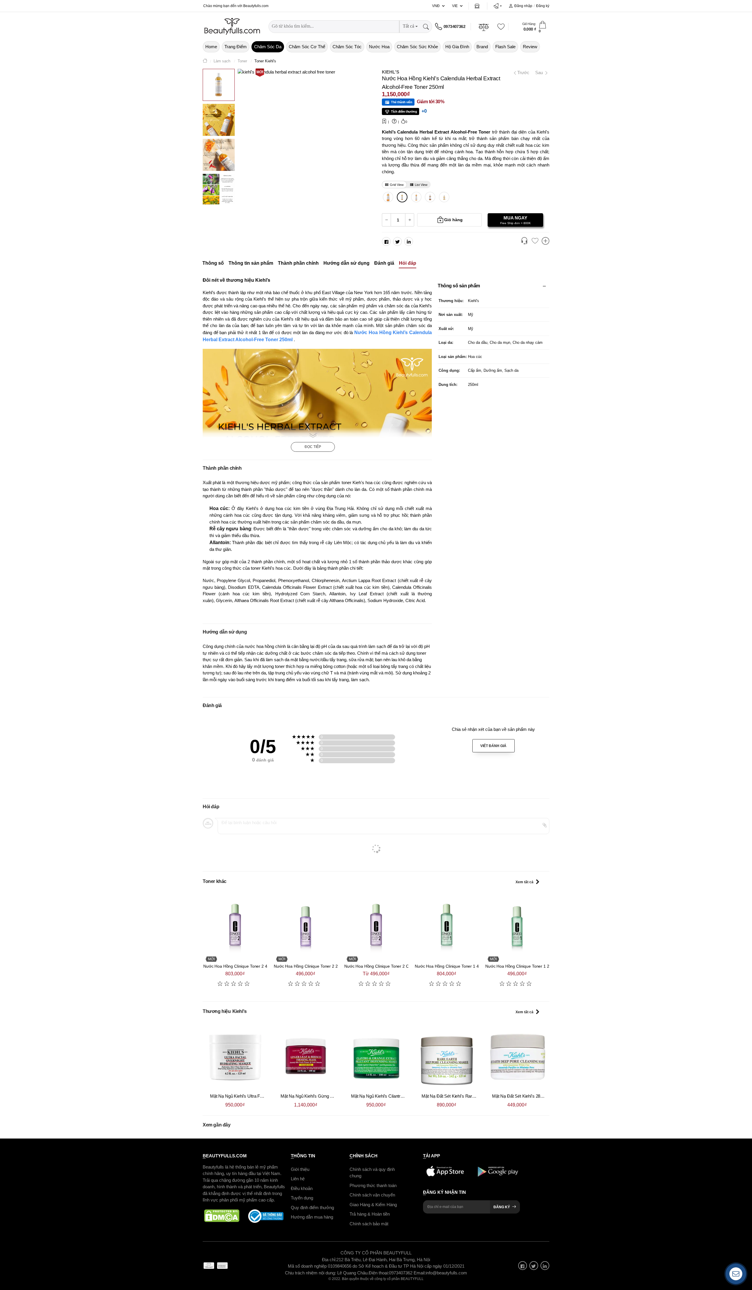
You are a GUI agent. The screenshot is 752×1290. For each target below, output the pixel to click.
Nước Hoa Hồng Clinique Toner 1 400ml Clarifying (460, 966)
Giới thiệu (300, 1168)
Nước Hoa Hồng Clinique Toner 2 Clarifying (383, 966)
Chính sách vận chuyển (372, 1194)
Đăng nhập (523, 6)
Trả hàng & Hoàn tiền (370, 1213)
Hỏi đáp (407, 263)
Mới (259, 72)
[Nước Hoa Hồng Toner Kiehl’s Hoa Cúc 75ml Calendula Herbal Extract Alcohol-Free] (430, 197)
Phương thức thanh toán (373, 1185)
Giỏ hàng (453, 219)
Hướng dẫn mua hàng (312, 1216)
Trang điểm (235, 46)
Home (211, 46)
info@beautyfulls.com (446, 1272)
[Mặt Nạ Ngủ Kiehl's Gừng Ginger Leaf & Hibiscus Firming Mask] (305, 1056)
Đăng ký (542, 6)
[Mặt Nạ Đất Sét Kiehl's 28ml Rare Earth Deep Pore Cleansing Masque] (517, 1056)
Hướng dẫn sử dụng (346, 263)
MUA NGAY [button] (515, 220)
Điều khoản (302, 1188)
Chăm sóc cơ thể (307, 46)
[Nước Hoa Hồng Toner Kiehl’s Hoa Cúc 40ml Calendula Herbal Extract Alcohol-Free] (444, 197)
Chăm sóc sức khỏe (417, 46)
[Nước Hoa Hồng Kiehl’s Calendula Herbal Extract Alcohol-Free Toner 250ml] (402, 197)
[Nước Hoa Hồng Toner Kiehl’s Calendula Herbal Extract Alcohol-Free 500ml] (388, 197)
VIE (455, 6)
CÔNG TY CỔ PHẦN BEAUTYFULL (376, 1252)
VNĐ (436, 6)
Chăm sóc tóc (347, 46)
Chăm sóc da (267, 46)
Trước (521, 72)
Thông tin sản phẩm (251, 263)
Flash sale (505, 46)
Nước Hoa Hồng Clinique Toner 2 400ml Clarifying (248, 966)
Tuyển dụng (302, 1197)
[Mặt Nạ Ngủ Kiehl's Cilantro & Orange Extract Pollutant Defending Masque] (376, 1056)
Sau (539, 72)
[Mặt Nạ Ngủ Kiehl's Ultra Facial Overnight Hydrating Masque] (235, 1056)
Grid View (397, 184)
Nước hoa (379, 46)
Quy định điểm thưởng (312, 1207)
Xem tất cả (524, 882)
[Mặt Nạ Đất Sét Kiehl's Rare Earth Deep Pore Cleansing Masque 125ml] (446, 1056)
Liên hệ (298, 1178)
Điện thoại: (379, 1272)
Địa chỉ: (329, 1259)
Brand (482, 46)
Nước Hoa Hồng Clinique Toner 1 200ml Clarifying (530, 966)
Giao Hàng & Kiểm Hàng (373, 1204)
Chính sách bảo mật (369, 1223)
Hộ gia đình (457, 46)
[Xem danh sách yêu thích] (535, 241)
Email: (420, 1272)
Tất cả (408, 26)
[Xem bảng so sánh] (545, 241)
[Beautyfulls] (205, 61)
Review (530, 46)
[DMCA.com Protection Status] (222, 1216)
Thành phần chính (298, 263)
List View (421, 184)
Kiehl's (390, 71)
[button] (497, 5)
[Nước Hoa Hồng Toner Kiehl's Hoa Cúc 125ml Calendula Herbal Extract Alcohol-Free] (416, 197)
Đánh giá (384, 263)
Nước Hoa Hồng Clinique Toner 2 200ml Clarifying (319, 966)
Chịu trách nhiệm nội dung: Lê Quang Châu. (327, 1272)
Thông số (213, 263)
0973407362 (454, 26)
